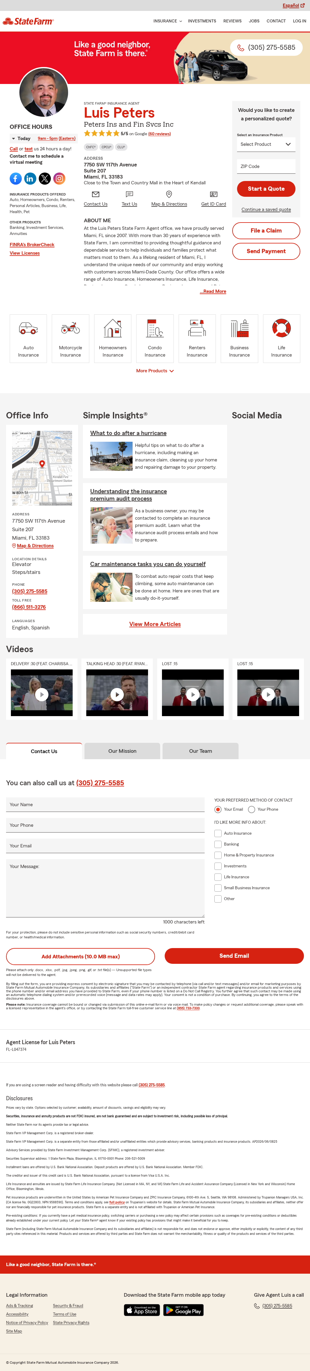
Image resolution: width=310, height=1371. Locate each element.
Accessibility (17, 1314)
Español (291, 5)
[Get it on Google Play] (183, 1310)
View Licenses (25, 253)
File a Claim (266, 231)
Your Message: (24, 866)
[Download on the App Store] (142, 1310)
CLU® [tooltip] (121, 147)
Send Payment (266, 251)
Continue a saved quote (266, 209)
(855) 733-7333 (188, 1008)
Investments (202, 21)
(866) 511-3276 (29, 607)
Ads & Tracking (19, 1306)
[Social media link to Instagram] (59, 179)
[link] (28, 21)
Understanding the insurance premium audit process (128, 495)
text (29, 148)
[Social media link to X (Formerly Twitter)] (45, 179)
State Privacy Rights (71, 1323)
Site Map (14, 1331)
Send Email (234, 956)
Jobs (254, 21)
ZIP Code (250, 166)
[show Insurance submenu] (179, 21)
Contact (276, 21)
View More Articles (155, 624)
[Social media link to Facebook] (16, 179)
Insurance (165, 21)
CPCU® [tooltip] (106, 147)
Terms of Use (64, 1314)
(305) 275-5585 (29, 591)
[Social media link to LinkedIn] (30, 179)
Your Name (21, 804)
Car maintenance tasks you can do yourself (148, 564)
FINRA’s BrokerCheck (32, 244)
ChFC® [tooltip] (91, 147)
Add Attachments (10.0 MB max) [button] (80, 956)
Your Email (20, 845)
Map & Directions (35, 545)
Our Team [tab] (200, 751)
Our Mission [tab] (122, 751)
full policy (117, 1202)
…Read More (213, 291)
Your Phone (21, 825)
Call (14, 148)
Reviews (232, 21)
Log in (299, 21)
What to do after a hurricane (128, 433)
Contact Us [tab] (44, 751)
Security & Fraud (68, 1306)
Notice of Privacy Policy (27, 1323)
